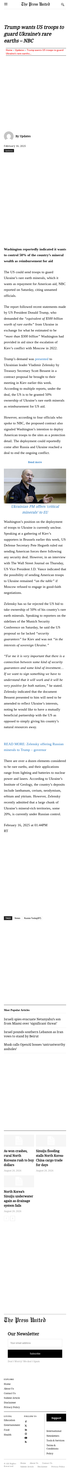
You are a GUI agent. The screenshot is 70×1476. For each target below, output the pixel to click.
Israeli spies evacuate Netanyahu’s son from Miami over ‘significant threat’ (32, 1021)
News (17, 918)
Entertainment (12, 1425)
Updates (19, 50)
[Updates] (10, 136)
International (53, 1431)
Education (9, 1420)
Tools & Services (55, 1440)
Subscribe (35, 1353)
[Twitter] (25, 1425)
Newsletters (52, 1435)
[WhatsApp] (47, 159)
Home (9, 50)
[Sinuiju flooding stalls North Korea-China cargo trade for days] (51, 1141)
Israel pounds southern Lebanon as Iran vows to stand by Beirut (33, 1034)
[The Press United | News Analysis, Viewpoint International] (40, 4)
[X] (29, 159)
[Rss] (25, 1441)
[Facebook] (20, 159)
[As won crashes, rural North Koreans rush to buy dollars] (19, 1141)
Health (7, 1434)
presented (41, 359)
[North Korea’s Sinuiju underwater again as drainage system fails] (19, 1181)
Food (6, 1429)
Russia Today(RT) (32, 918)
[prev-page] (6, 1218)
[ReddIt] (38, 159)
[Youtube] (25, 1437)
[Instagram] (25, 1433)
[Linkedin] (56, 159)
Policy (49, 1453)
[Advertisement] (35, 93)
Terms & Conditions (52, 1447)
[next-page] (12, 1218)
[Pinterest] (65, 159)
